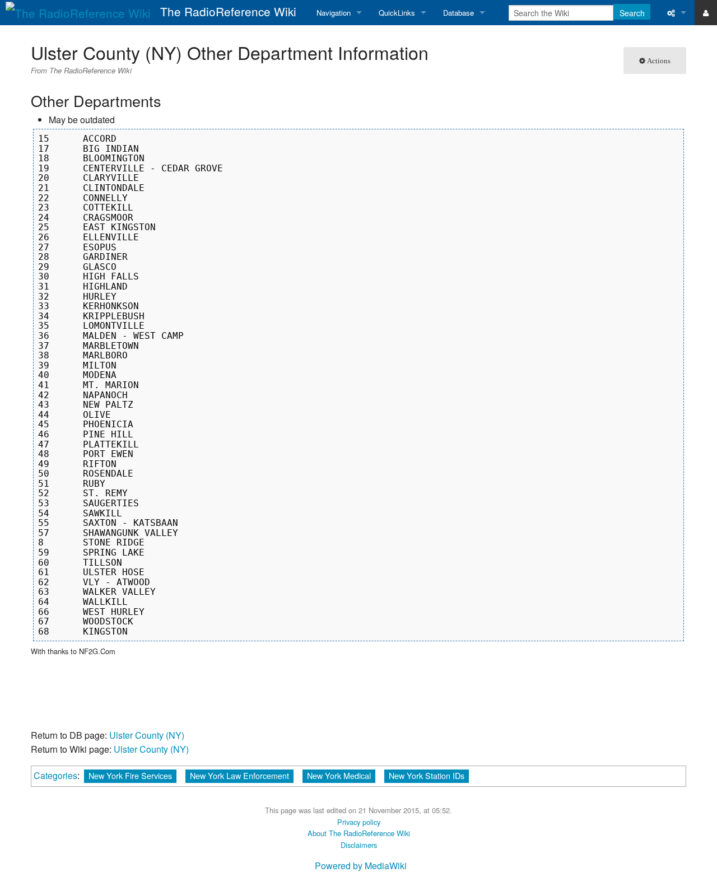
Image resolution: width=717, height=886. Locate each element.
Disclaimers (359, 845)
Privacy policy (358, 822)
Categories (55, 775)
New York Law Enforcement (239, 775)
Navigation (333, 12)
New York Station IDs (426, 775)
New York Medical (339, 775)
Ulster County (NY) (146, 735)
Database (458, 12)
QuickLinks (397, 12)
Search (632, 12)
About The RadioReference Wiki (359, 833)
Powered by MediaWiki (361, 865)
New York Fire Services (130, 775)
